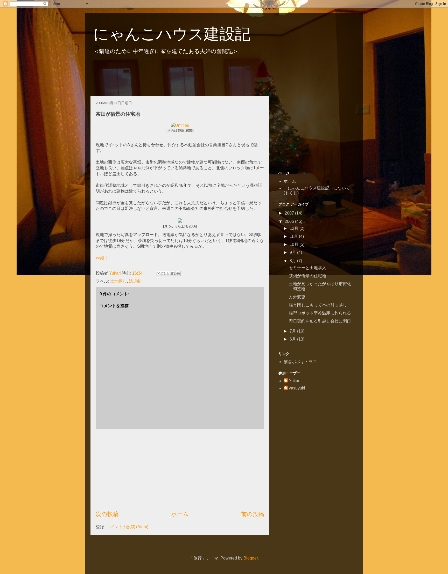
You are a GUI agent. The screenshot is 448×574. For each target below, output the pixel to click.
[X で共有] (168, 273)
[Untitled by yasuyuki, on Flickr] (180, 125)
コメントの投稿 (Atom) (127, 527)
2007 (290, 213)
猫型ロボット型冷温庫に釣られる (320, 313)
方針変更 (297, 297)
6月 (293, 339)
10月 (294, 244)
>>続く (102, 258)
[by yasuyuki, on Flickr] (180, 221)
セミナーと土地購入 (307, 268)
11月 (294, 236)
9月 (293, 252)
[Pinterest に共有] (178, 273)
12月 (294, 228)
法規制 (135, 281)
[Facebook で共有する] (173, 273)
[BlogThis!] (163, 273)
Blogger (250, 558)
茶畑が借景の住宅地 (307, 276)
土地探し (118, 281)
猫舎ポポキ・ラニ (300, 361)
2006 (290, 221)
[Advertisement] (184, 77)
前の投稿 (252, 514)
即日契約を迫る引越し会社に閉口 (320, 321)
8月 (293, 261)
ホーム (180, 514)
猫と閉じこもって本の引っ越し (318, 305)
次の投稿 (107, 514)
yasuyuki (297, 388)
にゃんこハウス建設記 (171, 34)
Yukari (294, 381)
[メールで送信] (158, 273)
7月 (293, 331)
